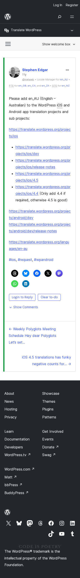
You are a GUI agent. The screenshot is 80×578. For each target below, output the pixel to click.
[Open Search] (59, 16)
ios (12, 259)
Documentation (17, 439)
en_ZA (45, 85)
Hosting (10, 409)
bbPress (13, 485)
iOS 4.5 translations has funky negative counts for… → (46, 360)
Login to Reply (22, 297)
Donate (50, 447)
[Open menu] (73, 16)
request (25, 259)
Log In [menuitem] (57, 5)
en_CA (32, 85)
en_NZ (66, 85)
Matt (10, 477)
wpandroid (44, 259)
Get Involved (53, 431)
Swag (49, 455)
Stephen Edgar (35, 70)
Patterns (49, 417)
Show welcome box (56, 44)
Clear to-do (49, 297)
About (9, 393)
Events (48, 439)
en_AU (64, 79)
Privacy (10, 417)
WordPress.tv (17, 455)
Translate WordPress (26, 30)
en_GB (22, 85)
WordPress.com (19, 469)
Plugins (48, 409)
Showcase (50, 393)
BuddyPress (16, 493)
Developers (13, 447)
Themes (48, 401)
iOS (59, 105)
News (9, 401)
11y (24, 74)
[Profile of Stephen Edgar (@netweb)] (14, 73)
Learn (9, 431)
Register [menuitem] (72, 5)
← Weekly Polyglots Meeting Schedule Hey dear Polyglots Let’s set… (32, 335)
